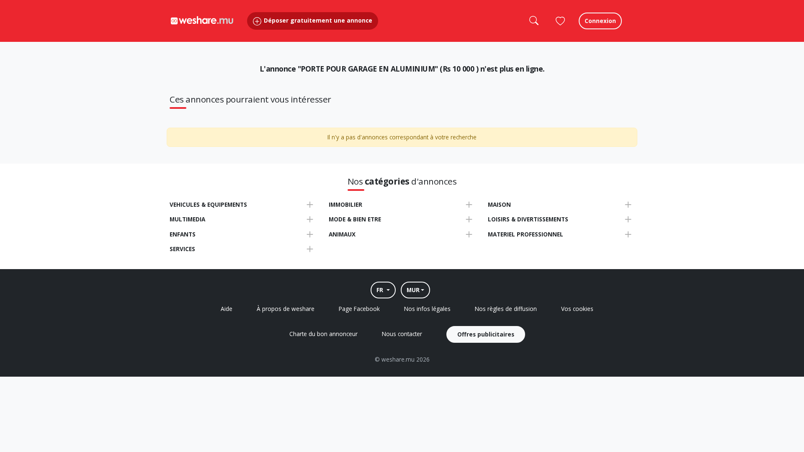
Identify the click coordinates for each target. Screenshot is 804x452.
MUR (413, 290)
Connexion (600, 21)
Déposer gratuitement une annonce (317, 20)
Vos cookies (577, 309)
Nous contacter (402, 334)
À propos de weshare (285, 309)
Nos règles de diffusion (506, 309)
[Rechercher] (533, 21)
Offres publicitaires (485, 334)
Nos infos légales (427, 309)
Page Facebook (359, 309)
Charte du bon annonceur (323, 334)
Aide (226, 309)
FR (380, 290)
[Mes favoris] (560, 21)
